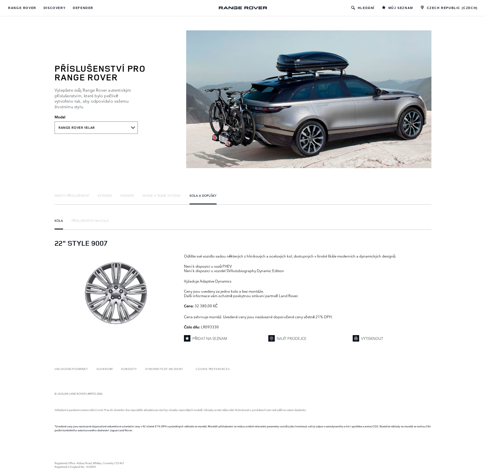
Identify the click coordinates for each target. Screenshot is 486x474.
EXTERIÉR (105, 195)
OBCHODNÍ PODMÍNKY (71, 369)
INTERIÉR (127, 195)
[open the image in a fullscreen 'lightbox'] (116, 294)
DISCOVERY (55, 8)
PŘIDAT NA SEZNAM (209, 338)
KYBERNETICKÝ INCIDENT (164, 369)
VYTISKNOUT (372, 338)
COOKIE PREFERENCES (213, 369)
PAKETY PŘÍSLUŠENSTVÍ (72, 195)
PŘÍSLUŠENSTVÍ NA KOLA (90, 220)
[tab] (72, 195)
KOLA (59, 220)
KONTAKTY (129, 369)
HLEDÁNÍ (366, 8)
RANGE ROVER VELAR (76, 128)
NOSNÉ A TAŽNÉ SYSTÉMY (161, 195)
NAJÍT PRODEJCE (292, 338)
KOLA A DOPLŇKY (203, 195)
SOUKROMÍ (104, 369)
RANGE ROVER (22, 8)
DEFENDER (83, 8)
